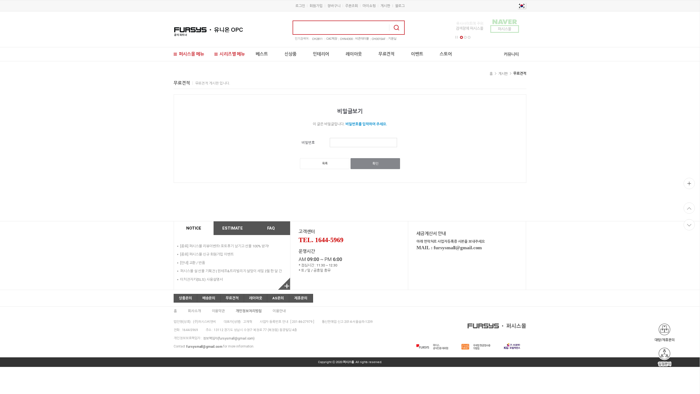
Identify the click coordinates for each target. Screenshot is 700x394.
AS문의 (278, 298)
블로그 (400, 6)
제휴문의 (300, 298)
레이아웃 (354, 54)
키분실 (392, 38)
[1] (461, 37)
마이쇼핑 (369, 6)
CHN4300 (346, 39)
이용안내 (279, 311)
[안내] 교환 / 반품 (192, 262)
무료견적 (386, 54)
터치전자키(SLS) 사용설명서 (201, 279)
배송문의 (208, 298)
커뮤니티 (511, 54)
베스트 (262, 54)
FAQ (271, 228)
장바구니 (333, 6)
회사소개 (194, 311)
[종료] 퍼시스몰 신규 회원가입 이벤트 (207, 254)
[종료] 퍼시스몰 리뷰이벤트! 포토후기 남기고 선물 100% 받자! (224, 246)
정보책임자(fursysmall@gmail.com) (229, 338)
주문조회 (351, 6)
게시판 (385, 6)
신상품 (290, 54)
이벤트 (417, 54)
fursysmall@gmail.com (204, 347)
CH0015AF (379, 39)
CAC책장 (331, 38)
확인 (375, 164)
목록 (325, 163)
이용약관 (218, 311)
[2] (465, 37)
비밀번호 (308, 143)
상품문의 (185, 298)
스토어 (446, 54)
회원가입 (316, 6)
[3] (469, 37)
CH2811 (317, 39)
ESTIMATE (232, 228)
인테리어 (321, 54)
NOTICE (193, 228)
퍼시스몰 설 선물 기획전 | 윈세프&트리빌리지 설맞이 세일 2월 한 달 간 (231, 271)
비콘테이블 (362, 38)
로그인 (300, 6)
